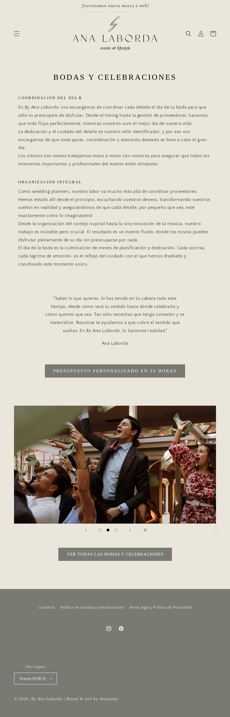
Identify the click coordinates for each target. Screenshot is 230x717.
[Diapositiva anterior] (86, 530)
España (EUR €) (33, 678)
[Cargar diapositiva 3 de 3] (116, 530)
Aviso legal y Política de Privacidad (161, 607)
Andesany (108, 699)
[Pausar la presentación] (144, 530)
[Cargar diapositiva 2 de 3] (108, 530)
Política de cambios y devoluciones (92, 607)
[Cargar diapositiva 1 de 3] (99, 530)
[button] (17, 34)
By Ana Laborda (47, 699)
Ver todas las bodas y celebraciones (115, 554)
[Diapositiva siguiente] (130, 530)
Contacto (46, 607)
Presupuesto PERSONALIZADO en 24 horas (115, 371)
